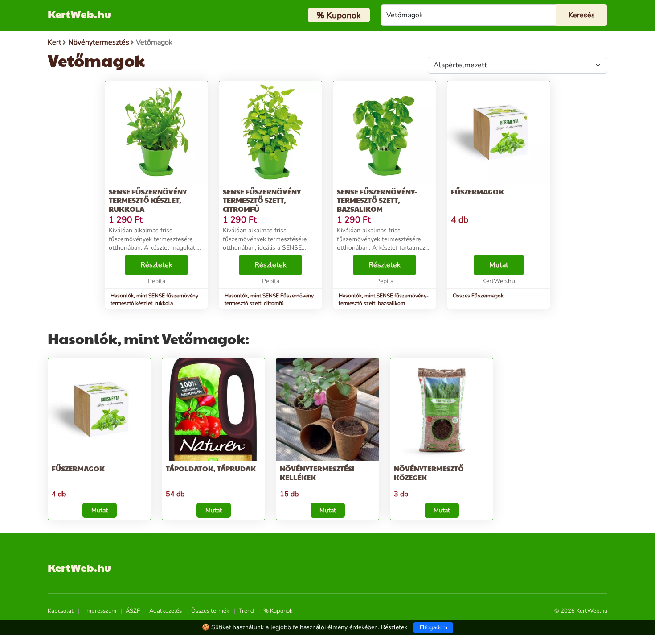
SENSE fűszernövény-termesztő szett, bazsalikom (377, 200)
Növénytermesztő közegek (429, 472)
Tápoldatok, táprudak (211, 468)
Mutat (498, 265)
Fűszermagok (477, 191)
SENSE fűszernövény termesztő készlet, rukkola (148, 200)
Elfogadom (433, 627)
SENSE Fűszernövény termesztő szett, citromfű (262, 200)
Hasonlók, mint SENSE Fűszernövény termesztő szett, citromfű (269, 299)
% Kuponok (278, 611)
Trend (246, 611)
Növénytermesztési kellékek (317, 472)
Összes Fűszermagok (478, 295)
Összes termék (210, 611)
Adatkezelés (165, 611)
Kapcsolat (61, 611)
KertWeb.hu (79, 13)
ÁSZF (133, 611)
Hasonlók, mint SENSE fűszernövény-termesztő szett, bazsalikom (384, 299)
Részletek (156, 265)
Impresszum (100, 611)
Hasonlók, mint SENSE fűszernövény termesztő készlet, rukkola (154, 299)
